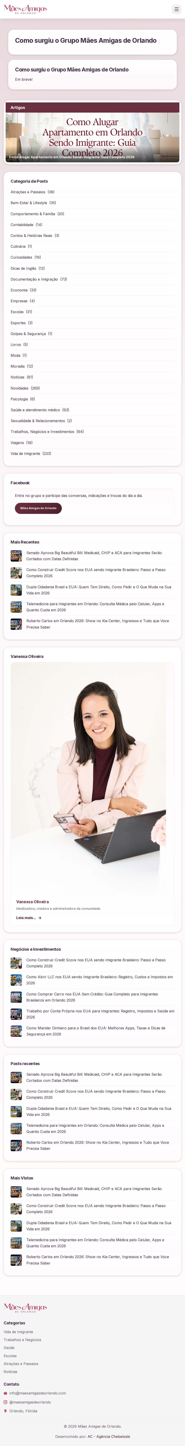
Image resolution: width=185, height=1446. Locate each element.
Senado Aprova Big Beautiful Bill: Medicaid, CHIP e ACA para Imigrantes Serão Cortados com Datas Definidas (94, 556)
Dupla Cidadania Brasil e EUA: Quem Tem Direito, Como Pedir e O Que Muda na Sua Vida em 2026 (98, 590)
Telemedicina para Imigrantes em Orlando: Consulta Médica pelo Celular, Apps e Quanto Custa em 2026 (95, 607)
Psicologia (19, 399)
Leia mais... (26, 917)
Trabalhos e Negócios (22, 1339)
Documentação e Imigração (34, 279)
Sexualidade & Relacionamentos (38, 420)
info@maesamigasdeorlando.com (37, 1393)
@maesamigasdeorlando (30, 1402)
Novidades (19, 388)
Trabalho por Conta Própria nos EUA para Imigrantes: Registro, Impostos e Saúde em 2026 (100, 1014)
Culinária (18, 246)
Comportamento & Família (33, 214)
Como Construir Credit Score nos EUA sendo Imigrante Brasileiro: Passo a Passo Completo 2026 (96, 572)
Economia (19, 290)
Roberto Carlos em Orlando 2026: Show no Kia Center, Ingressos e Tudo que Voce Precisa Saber (97, 624)
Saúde (9, 1347)
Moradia (18, 366)
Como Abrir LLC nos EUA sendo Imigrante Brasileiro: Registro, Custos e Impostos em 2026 (99, 980)
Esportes (18, 323)
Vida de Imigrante (25, 453)
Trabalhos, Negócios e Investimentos (42, 431)
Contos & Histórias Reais (31, 235)
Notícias (17, 377)
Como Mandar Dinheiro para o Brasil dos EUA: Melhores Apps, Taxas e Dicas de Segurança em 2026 (95, 1031)
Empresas (19, 301)
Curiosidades (21, 257)
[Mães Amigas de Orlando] (25, 9)
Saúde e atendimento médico (35, 410)
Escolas (17, 312)
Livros (16, 344)
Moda (15, 355)
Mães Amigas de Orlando (38, 508)
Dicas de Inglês (23, 268)
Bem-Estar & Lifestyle (29, 203)
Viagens (17, 442)
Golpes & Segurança (28, 333)
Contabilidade (22, 224)
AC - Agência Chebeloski (109, 1436)
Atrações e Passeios (28, 192)
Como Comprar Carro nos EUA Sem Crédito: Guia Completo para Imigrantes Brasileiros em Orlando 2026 (92, 997)
